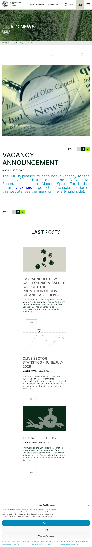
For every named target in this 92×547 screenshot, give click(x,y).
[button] (88, 505)
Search (72, 5)
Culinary (40, 4)
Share (71, 149)
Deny (46, 529)
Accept (46, 523)
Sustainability (52, 4)
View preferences (46, 536)
